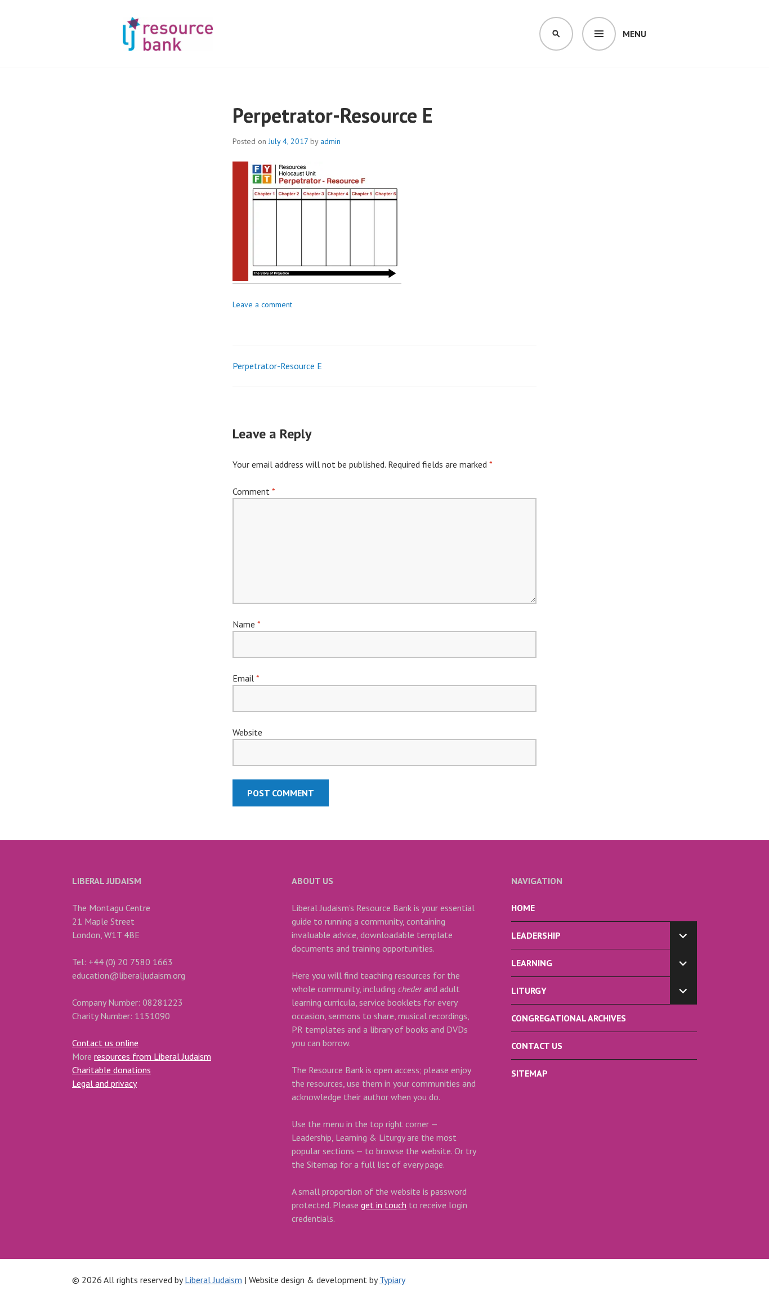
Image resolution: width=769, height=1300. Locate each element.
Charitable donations (111, 1069)
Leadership (536, 935)
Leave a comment (262, 304)
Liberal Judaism (213, 1279)
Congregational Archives (568, 1018)
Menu (634, 33)
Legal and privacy (104, 1083)
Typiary (392, 1279)
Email (246, 678)
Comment (254, 491)
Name (246, 624)
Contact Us (536, 1045)
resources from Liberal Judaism (152, 1056)
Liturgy (529, 990)
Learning (531, 963)
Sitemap (529, 1073)
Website (247, 732)
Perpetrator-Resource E (277, 365)
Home (523, 907)
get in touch (383, 1205)
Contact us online (105, 1042)
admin (330, 141)
